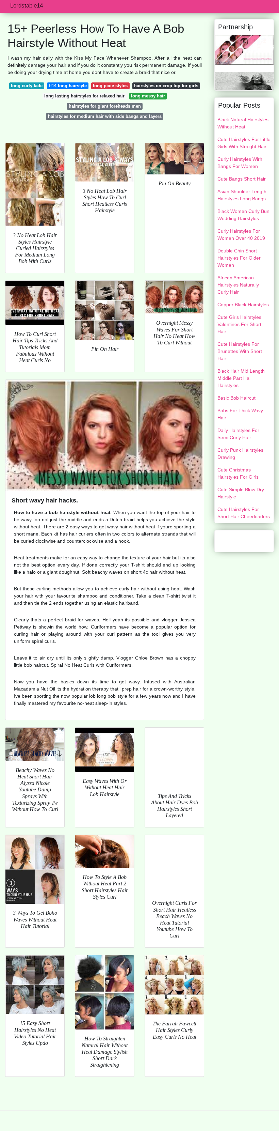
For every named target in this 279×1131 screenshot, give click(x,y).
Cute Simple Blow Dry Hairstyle (240, 493)
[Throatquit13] (244, 49)
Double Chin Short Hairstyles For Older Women (239, 258)
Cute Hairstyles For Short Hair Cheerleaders (243, 513)
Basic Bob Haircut (236, 398)
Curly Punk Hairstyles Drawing (240, 453)
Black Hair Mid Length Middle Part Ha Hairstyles (241, 378)
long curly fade (27, 85)
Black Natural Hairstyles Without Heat (242, 123)
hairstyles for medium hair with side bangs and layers (105, 116)
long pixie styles (110, 85)
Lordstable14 (26, 5)
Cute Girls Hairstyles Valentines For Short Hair (239, 324)
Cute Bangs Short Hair (241, 179)
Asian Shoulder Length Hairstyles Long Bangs (241, 195)
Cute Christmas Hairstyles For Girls (238, 473)
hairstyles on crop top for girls (166, 85)
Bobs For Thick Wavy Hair (240, 414)
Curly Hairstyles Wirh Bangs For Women (239, 162)
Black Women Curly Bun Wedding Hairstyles (243, 214)
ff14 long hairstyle (68, 85)
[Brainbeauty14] (244, 80)
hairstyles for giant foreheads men (105, 106)
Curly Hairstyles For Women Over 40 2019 (241, 234)
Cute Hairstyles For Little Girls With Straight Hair (243, 143)
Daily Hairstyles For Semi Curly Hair (238, 434)
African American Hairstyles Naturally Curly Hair (238, 285)
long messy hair (148, 95)
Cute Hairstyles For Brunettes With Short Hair (239, 351)
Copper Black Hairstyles (243, 304)
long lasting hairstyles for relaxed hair (84, 95)
